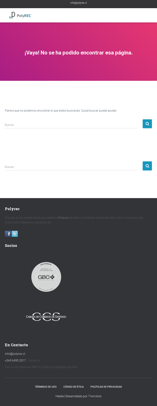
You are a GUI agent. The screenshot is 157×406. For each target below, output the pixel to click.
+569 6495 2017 (15, 360)
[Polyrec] (22, 15)
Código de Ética (73, 386)
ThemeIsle (94, 396)
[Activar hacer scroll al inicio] (149, 398)
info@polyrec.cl (78, 2)
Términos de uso (46, 386)
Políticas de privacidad (106, 386)
